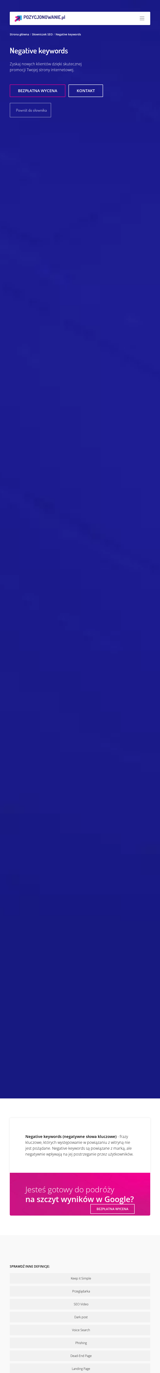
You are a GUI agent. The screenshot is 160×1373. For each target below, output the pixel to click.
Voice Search (81, 1330)
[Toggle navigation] (142, 18)
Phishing (81, 1343)
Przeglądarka (81, 1291)
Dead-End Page (81, 1356)
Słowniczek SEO (42, 34)
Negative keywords (68, 34)
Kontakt (86, 90)
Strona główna (19, 34)
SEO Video (81, 1304)
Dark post (81, 1317)
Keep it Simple (81, 1278)
